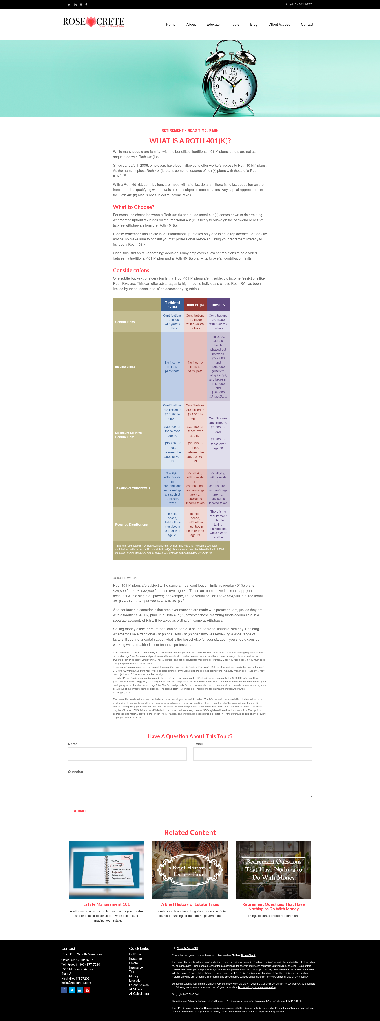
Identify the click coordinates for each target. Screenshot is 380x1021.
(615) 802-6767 (301, 4)
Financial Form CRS (187, 948)
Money (134, 976)
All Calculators (139, 993)
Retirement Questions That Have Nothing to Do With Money (273, 906)
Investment (136, 958)
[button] (191, 24)
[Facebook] (86, 4)
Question (75, 771)
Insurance (136, 967)
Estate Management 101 (106, 904)
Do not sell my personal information (257, 987)
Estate (133, 963)
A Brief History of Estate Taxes (190, 904)
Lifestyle (135, 980)
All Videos (136, 989)
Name (73, 743)
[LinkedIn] (75, 4)
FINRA (290, 1001)
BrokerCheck (248, 955)
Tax (131, 971)
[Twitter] (69, 4)
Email (198, 743)
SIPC (299, 1001)
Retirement (136, 954)
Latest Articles (139, 985)
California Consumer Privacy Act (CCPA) (283, 983)
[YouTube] (81, 4)
